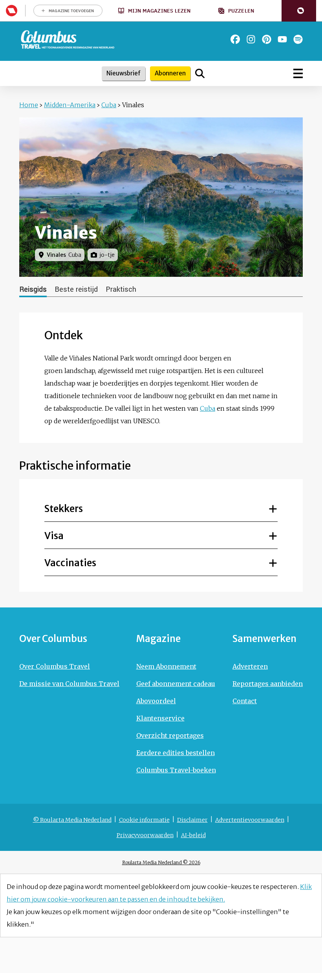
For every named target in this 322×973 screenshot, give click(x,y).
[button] (299, 11)
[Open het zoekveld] (200, 73)
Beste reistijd (76, 289)
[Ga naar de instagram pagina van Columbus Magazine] (251, 39)
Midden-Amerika (69, 105)
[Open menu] (298, 73)
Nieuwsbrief (123, 73)
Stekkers (63, 509)
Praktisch (121, 289)
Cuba (108, 105)
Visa (54, 536)
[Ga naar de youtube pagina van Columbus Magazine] (282, 39)
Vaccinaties (70, 563)
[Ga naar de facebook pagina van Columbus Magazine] (235, 39)
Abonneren (170, 73)
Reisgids (33, 289)
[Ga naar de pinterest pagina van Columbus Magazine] (266, 39)
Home (28, 105)
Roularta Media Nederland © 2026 (161, 862)
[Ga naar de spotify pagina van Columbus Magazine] (298, 39)
